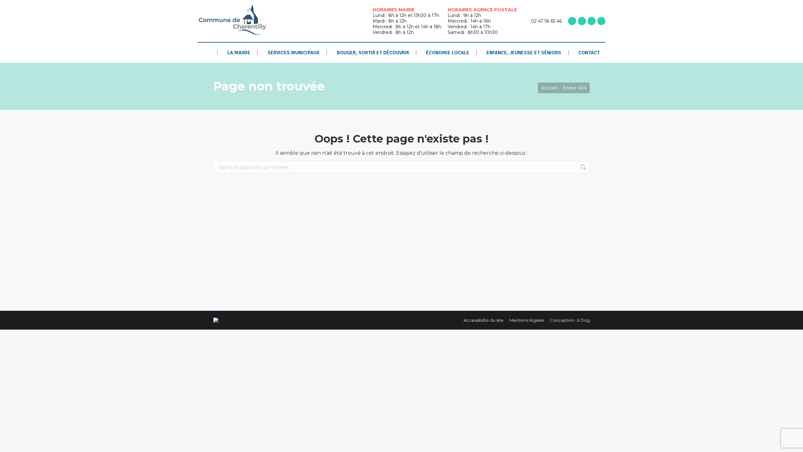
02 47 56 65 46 (546, 21)
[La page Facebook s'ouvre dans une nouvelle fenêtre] (572, 21)
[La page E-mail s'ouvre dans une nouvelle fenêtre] (601, 21)
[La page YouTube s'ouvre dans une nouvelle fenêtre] (592, 21)
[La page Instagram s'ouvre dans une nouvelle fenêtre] (582, 21)
